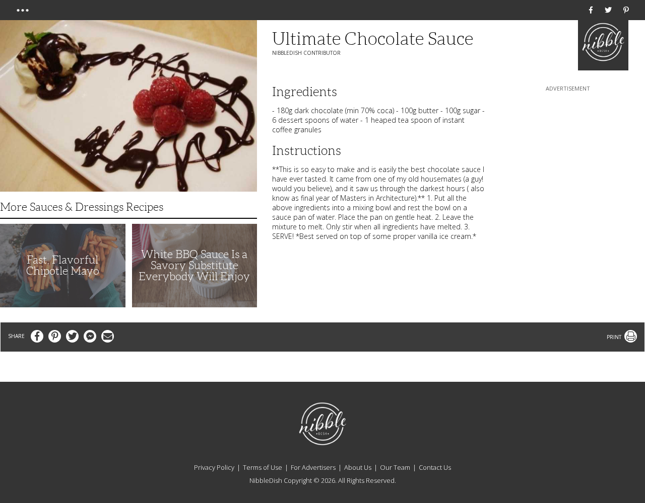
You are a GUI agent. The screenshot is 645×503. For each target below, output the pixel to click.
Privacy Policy (214, 467)
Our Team (395, 467)
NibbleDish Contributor (306, 52)
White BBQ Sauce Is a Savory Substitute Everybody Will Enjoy (194, 265)
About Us (357, 467)
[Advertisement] (567, 156)
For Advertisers (313, 467)
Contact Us (435, 467)
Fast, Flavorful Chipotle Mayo (62, 265)
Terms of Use (262, 467)
